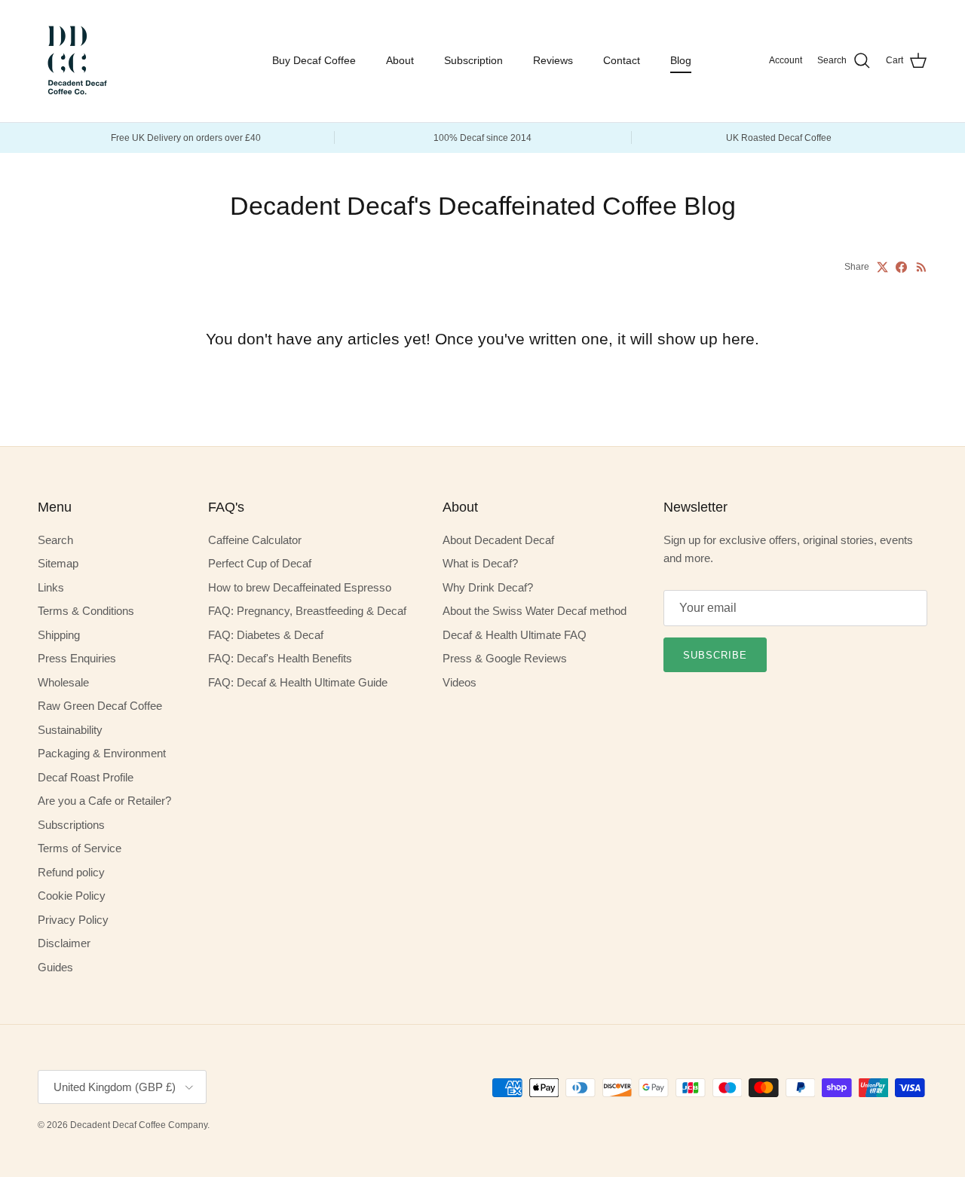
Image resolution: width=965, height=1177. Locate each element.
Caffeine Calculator (255, 539)
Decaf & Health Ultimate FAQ (515, 634)
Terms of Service (79, 848)
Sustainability (70, 729)
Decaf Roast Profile (85, 777)
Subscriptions (71, 824)
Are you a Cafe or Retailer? (104, 800)
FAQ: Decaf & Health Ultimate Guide (298, 682)
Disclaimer (64, 943)
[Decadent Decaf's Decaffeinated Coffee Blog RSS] (921, 267)
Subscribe (715, 655)
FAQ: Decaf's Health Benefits (280, 658)
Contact (621, 60)
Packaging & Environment (102, 753)
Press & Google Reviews (505, 658)
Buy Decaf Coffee (314, 60)
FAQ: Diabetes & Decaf (265, 634)
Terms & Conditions (86, 610)
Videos (459, 682)
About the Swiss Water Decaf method (534, 610)
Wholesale (63, 682)
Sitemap (58, 563)
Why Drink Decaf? (488, 587)
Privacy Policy (73, 919)
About (400, 60)
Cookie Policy (72, 895)
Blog (680, 60)
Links (51, 587)
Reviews (553, 60)
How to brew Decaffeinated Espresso (299, 587)
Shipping (59, 634)
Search (55, 539)
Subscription (473, 60)
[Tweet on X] (882, 267)
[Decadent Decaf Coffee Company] (75, 61)
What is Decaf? (480, 563)
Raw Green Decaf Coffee (100, 705)
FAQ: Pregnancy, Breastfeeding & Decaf (307, 610)
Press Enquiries (77, 658)
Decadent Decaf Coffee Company (138, 1125)
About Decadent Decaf (498, 539)
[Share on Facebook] (901, 267)
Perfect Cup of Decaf (259, 563)
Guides (55, 967)
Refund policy (71, 872)
